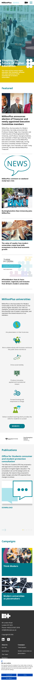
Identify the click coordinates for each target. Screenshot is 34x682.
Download (7, 507)
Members (16, 426)
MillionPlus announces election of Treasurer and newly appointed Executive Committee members (16, 120)
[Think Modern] (17, 555)
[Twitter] (8, 639)
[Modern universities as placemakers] (17, 585)
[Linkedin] (3, 639)
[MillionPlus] (10, 2)
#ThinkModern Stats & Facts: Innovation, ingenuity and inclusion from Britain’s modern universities (16, 282)
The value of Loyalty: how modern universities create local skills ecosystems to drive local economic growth (15, 246)
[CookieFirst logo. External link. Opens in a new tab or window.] (2, 661)
